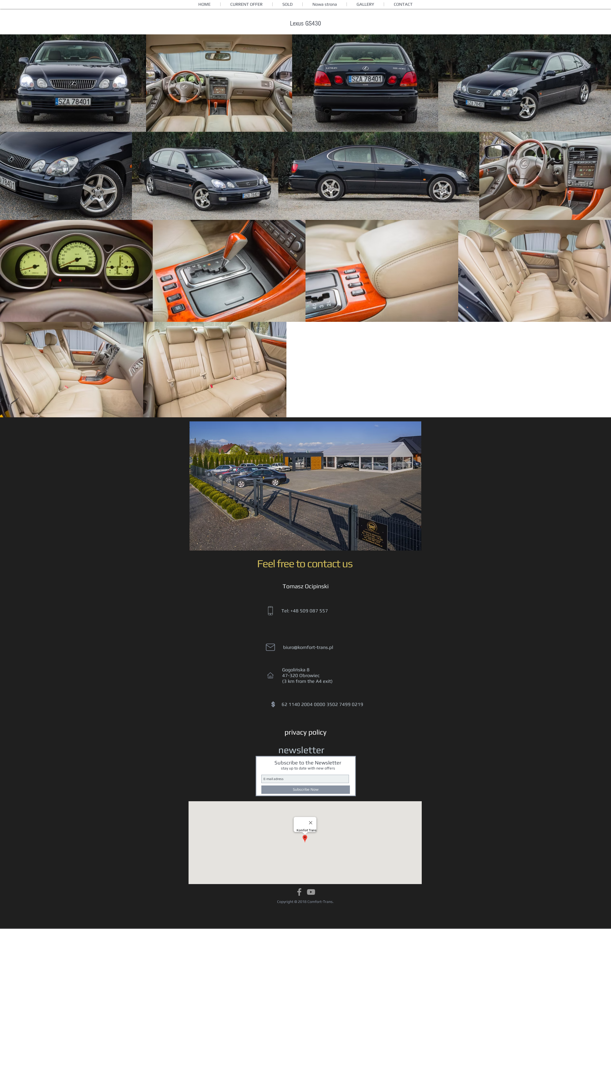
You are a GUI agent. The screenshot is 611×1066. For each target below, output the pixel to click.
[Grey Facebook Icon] (299, 892)
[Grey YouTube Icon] (311, 892)
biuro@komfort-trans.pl (308, 647)
